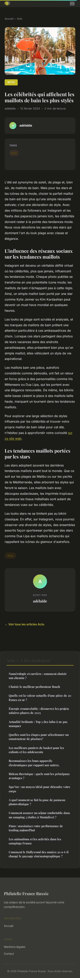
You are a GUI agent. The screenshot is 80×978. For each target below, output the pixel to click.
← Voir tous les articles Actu (24, 624)
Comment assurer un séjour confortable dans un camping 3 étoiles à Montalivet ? (39, 815)
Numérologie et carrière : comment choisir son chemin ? (38, 676)
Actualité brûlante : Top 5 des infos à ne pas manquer (38, 724)
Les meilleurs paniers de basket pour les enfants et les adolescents (36, 750)
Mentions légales (14, 946)
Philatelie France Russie (26, 893)
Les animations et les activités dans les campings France (35, 841)
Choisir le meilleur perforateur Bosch (34, 687)
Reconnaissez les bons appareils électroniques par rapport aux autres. (34, 763)
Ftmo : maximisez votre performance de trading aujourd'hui (36, 828)
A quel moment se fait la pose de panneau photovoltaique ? (37, 802)
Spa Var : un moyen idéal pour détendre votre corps (39, 789)
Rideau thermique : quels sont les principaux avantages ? (39, 776)
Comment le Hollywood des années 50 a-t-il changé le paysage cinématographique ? (39, 854)
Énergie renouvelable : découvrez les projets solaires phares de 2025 (39, 711)
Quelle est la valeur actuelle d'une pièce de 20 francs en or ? (40, 698)
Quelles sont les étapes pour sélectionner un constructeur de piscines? (39, 737)
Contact (9, 953)
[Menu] (72, 3)
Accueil (9, 18)
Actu (19, 18)
